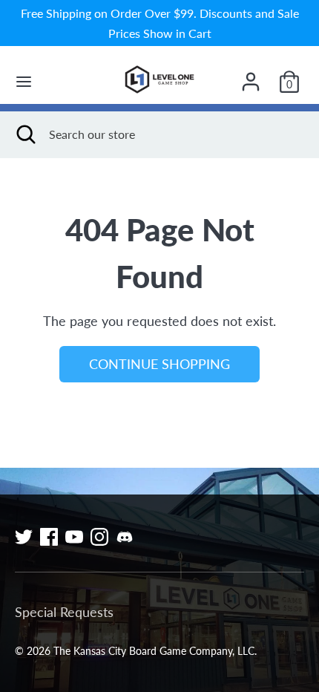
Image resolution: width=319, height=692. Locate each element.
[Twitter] (24, 537)
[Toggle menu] (24, 81)
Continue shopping (159, 364)
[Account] (251, 76)
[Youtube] (74, 537)
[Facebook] (49, 537)
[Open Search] (24, 134)
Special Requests (64, 612)
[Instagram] (99, 537)
